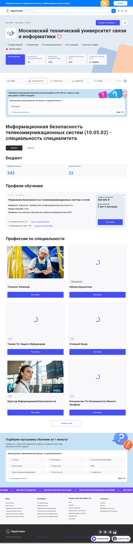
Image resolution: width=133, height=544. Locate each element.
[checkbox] (66, 292)
